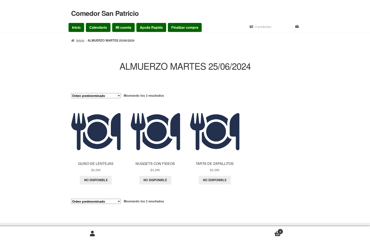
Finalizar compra (184, 27)
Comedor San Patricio (105, 13)
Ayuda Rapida (151, 27)
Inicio (76, 27)
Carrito (233, 230)
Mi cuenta (123, 27)
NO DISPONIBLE (96, 180)
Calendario (98, 27)
